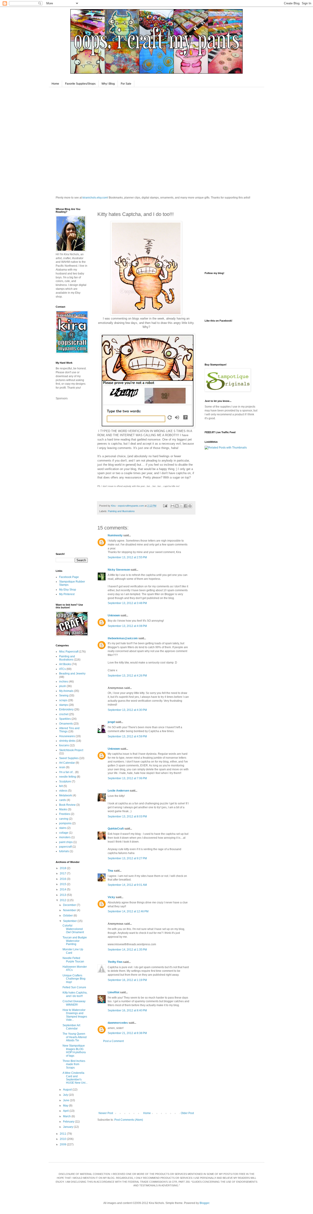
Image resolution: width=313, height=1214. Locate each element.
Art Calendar (67, 762)
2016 (63, 879)
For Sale (126, 83)
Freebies (64, 814)
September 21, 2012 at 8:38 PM (127, 1033)
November (70, 910)
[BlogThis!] (177, 506)
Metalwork (65, 795)
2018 (63, 868)
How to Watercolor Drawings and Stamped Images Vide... (75, 1014)
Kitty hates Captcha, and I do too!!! (75, 994)
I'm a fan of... (66, 772)
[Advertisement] (146, 1077)
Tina (110, 870)
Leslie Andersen (118, 790)
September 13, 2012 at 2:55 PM (127, 557)
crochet (63, 714)
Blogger (204, 1203)
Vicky (111, 897)
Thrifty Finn (115, 962)
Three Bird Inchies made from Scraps (74, 1064)
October (68, 915)
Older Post (187, 1113)
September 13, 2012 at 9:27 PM (127, 858)
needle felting (67, 776)
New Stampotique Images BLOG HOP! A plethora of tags (74, 1050)
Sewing (64, 695)
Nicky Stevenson (119, 569)
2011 (63, 1133)
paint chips (66, 842)
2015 (63, 884)
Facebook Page (69, 577)
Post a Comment (113, 1041)
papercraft (65, 846)
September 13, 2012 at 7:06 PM (127, 778)
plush (62, 686)
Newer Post (106, 1113)
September (70, 921)
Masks (63, 809)
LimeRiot (113, 992)
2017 (63, 873)
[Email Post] (165, 505)
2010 (63, 1139)
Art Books (65, 664)
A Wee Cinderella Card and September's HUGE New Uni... (75, 1077)
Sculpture (65, 781)
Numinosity (115, 535)
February (69, 1121)
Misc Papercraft (68, 651)
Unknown (114, 615)
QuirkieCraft (116, 828)
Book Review (67, 804)
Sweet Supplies (69, 758)
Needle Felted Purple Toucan (73, 959)
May (66, 1105)
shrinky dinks (67, 740)
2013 (63, 895)
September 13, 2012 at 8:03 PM (127, 816)
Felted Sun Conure (74, 987)
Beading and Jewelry (72, 673)
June (66, 1100)
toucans (64, 745)
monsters (65, 837)
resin (62, 767)
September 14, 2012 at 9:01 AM (127, 884)
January (68, 1126)
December (70, 905)
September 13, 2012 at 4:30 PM (127, 710)
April (66, 1110)
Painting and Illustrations (121, 511)
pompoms (65, 823)
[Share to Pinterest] (190, 506)
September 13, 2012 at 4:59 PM (127, 736)
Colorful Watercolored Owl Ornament (73, 929)
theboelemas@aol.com (123, 638)
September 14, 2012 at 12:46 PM (128, 911)
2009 (63, 1144)
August (67, 1089)
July (66, 1094)
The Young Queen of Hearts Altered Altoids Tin (75, 1037)
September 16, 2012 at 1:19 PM (127, 980)
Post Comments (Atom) (128, 1119)
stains (62, 828)
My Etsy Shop (67, 589)
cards (62, 800)
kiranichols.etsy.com (94, 197)
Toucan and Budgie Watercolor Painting (75, 941)
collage (63, 832)
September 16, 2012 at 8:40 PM (127, 1010)
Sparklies (65, 718)
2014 (63, 889)
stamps (63, 704)
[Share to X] (181, 506)
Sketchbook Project (71, 750)
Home (55, 83)
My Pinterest (66, 594)
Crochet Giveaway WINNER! (74, 1003)
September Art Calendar (71, 1027)
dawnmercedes (118, 1022)
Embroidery (66, 709)
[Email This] (172, 506)
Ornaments (66, 723)
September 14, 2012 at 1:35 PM (127, 949)
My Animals (66, 691)
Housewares (67, 736)
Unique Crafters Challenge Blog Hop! (74, 979)
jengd (111, 722)
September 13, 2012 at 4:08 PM (127, 626)
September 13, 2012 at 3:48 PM (127, 603)
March (67, 1116)
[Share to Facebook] (185, 506)
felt (61, 786)
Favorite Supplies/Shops (80, 83)
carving (63, 818)
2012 (63, 900)
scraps (63, 700)
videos (63, 790)
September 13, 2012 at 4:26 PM (127, 675)
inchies (63, 681)
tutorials (64, 851)
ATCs (62, 669)
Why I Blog (108, 83)
